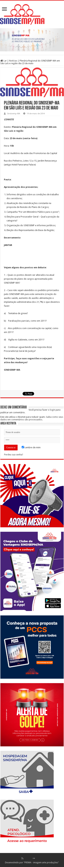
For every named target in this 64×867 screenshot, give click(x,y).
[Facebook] (26, 858)
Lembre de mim (32, 447)
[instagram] (41, 858)
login (52, 409)
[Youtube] (37, 858)
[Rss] (22, 858)
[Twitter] (30, 858)
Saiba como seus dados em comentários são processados (31, 418)
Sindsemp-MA (13, 113)
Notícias (13, 60)
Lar (5, 60)
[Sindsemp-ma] (32, 14)
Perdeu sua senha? (13, 454)
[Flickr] (33, 858)
